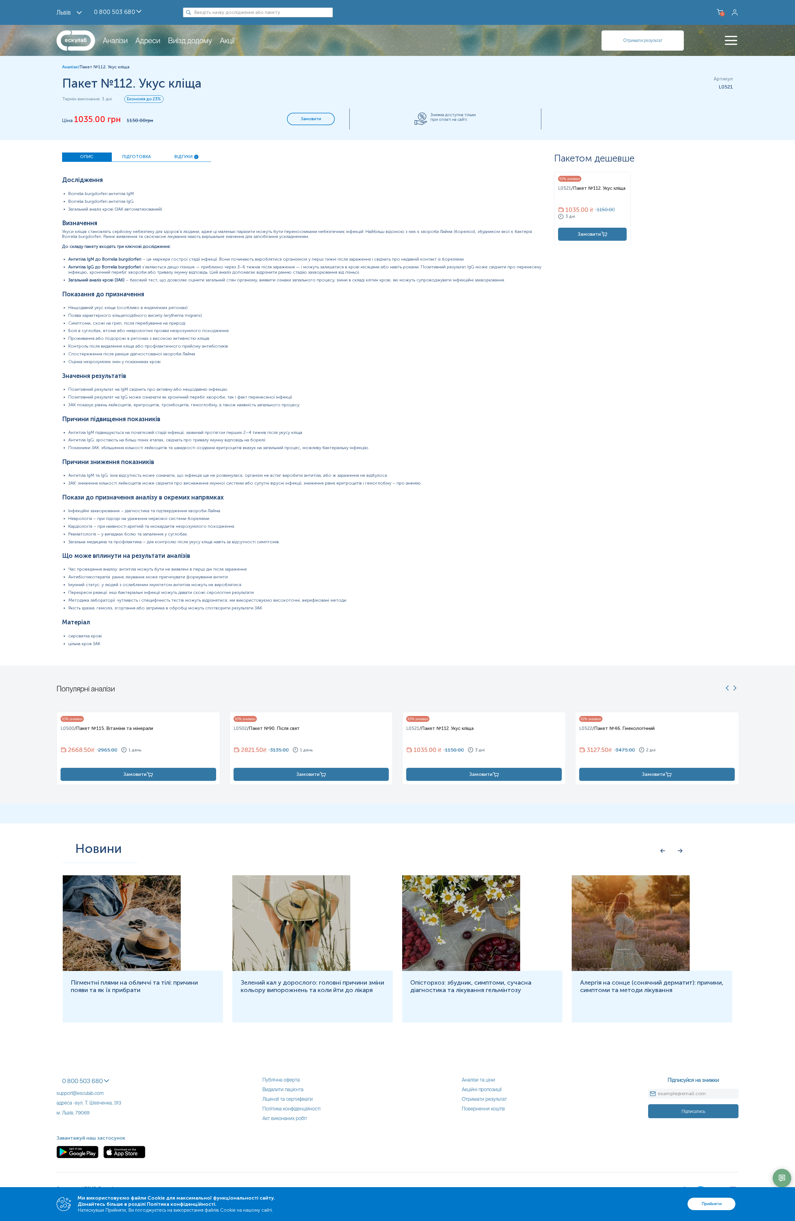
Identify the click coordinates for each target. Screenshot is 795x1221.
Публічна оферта (281, 1080)
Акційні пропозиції (482, 1089)
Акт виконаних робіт (284, 1118)
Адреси (147, 40)
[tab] (87, 157)
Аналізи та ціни (478, 1080)
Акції (227, 40)
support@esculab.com (80, 1093)
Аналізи (115, 40)
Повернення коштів (483, 1109)
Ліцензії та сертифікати (287, 1099)
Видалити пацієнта (282, 1089)
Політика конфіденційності (291, 1109)
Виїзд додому (190, 40)
